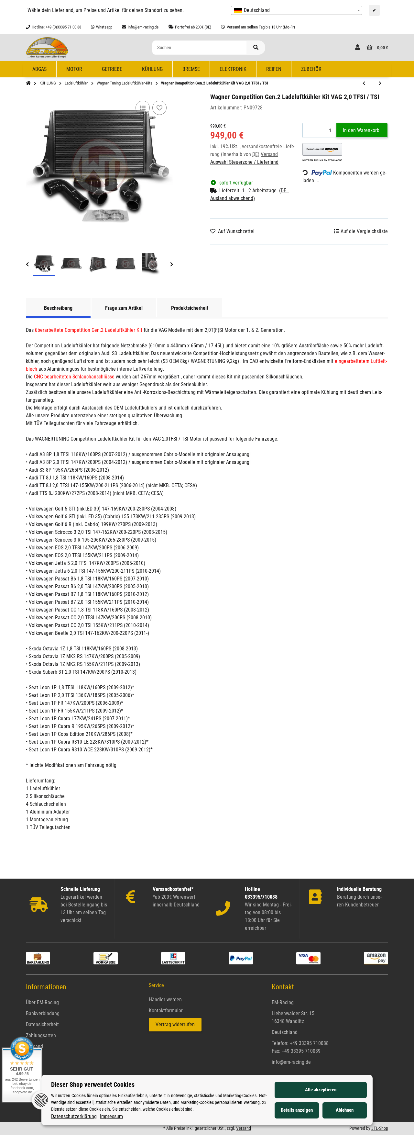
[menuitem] (40, 69)
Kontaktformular (166, 1010)
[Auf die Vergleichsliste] (143, 108)
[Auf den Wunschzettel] (159, 108)
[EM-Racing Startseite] (47, 47)
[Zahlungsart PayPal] (241, 958)
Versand (269, 154)
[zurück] (27, 264)
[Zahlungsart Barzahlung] (38, 958)
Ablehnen (345, 1110)
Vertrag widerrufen (175, 1024)
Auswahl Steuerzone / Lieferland (244, 162)
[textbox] (296, 10)
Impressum (111, 1116)
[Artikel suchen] (255, 47)
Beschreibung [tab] (58, 308)
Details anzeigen (297, 1110)
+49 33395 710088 (309, 1043)
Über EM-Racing (42, 1002)
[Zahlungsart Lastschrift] (173, 958)
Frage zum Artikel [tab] (124, 308)
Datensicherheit (42, 1024)
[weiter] (171, 264)
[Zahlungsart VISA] (308, 958)
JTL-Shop (379, 1128)
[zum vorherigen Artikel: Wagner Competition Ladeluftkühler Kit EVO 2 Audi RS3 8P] (364, 83)
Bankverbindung (43, 1013)
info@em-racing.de (291, 1062)
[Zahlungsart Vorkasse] (105, 958)
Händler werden (165, 999)
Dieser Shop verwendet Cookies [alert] (93, 1084)
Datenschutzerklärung (74, 1116)
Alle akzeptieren (320, 1090)
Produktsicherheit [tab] (189, 308)
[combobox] (296, 10)
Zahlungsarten (41, 1035)
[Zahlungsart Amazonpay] (376, 958)
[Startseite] (28, 83)
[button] (357, 47)
